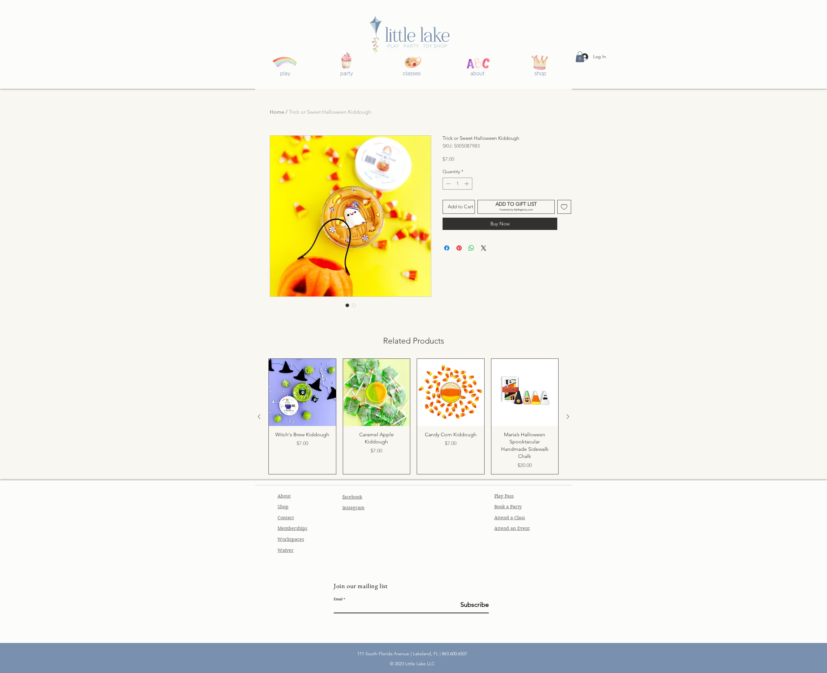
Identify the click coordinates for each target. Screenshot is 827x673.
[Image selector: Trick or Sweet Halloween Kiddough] (347, 305)
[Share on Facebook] (447, 248)
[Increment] (467, 183)
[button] (579, 56)
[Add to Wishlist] (564, 207)
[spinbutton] (457, 183)
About (284, 496)
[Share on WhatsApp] (471, 248)
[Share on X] (483, 248)
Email (338, 599)
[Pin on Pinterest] (459, 248)
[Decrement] (448, 183)
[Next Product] (568, 416)
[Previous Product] (259, 416)
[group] (413, 416)
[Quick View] (302, 392)
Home (277, 112)
